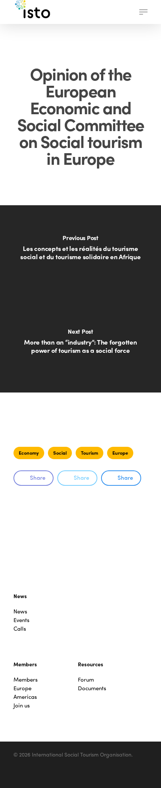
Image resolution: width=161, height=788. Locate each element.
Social (60, 452)
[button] (143, 12)
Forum (86, 679)
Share (37, 477)
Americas (25, 697)
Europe (120, 452)
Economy (29, 452)
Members (25, 679)
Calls (19, 628)
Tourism (89, 452)
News (20, 611)
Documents (92, 688)
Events (21, 620)
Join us (21, 705)
